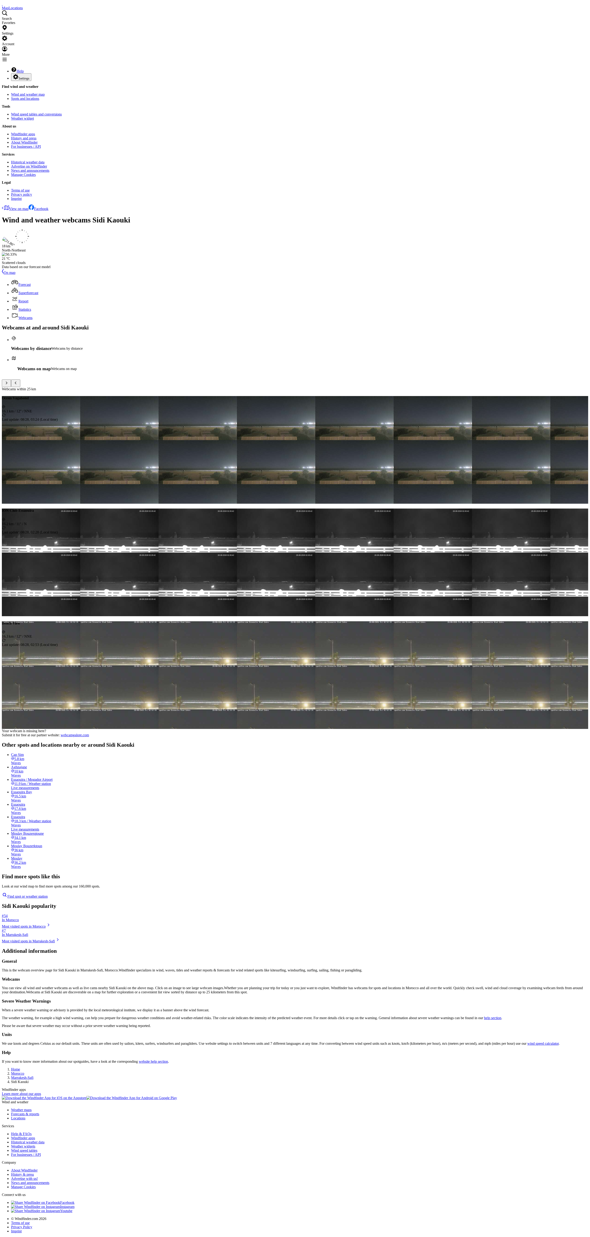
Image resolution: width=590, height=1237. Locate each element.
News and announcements (30, 170)
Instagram (67, 1207)
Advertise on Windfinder (29, 166)
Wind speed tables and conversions (36, 114)
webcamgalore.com (75, 735)
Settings (24, 78)
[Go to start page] (2, 4)
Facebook (41, 209)
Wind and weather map (28, 94)
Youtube (66, 1211)
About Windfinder (24, 142)
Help (20, 71)
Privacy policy (21, 194)
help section (492, 1018)
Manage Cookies (23, 175)
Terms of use (20, 190)
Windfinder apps (23, 134)
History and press (23, 138)
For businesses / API (26, 146)
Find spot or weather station (27, 896)
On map (9, 273)
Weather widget (22, 118)
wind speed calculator (543, 1043)
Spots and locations (25, 99)
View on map (19, 209)
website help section (153, 1061)
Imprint (16, 199)
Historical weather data (27, 162)
